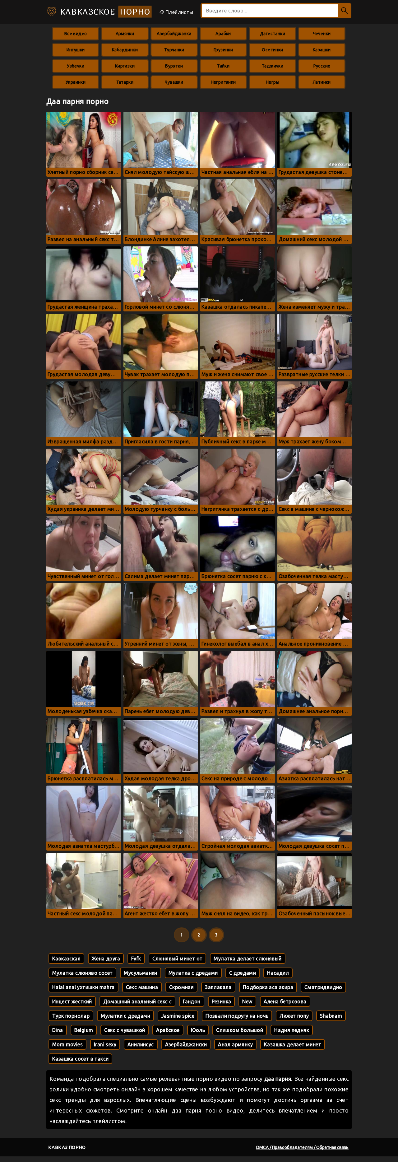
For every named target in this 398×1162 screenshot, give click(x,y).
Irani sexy (105, 1044)
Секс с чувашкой (124, 1030)
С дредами (242, 973)
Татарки (125, 82)
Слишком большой (239, 1030)
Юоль (198, 1030)
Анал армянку (235, 1044)
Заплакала (218, 987)
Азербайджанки (174, 33)
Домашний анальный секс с (137, 1001)
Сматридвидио (323, 987)
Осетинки (272, 49)
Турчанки (174, 49)
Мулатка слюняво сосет (82, 973)
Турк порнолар (71, 1016)
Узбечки (75, 65)
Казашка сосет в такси (80, 1059)
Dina (57, 1030)
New (247, 1001)
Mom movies (67, 1044)
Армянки (125, 33)
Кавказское (103, 11)
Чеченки (322, 33)
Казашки (322, 49)
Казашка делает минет (292, 1044)
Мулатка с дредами (193, 973)
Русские (322, 65)
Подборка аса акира (268, 987)
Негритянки (223, 82)
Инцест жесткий (72, 1001)
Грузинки (223, 49)
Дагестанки (272, 33)
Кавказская (66, 958)
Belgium (83, 1030)
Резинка (221, 1001)
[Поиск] (344, 10)
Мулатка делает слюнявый (247, 958)
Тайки (223, 65)
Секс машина (142, 987)
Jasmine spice (177, 1016)
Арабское (167, 1030)
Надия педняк (291, 1030)
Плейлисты (178, 12)
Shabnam (331, 1016)
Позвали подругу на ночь (237, 1016)
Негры (272, 82)
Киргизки (125, 65)
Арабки (223, 33)
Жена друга (106, 958)
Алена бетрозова (285, 1001)
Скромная (181, 987)
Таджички (272, 65)
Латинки (322, 82)
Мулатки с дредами (125, 1016)
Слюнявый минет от (177, 958)
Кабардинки (125, 49)
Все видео (75, 33)
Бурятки (174, 65)
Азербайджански (186, 1044)
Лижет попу (294, 1016)
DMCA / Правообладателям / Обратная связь (302, 1147)
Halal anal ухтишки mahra (83, 987)
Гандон (191, 1001)
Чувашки (174, 82)
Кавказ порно (67, 1147)
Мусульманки (140, 973)
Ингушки (76, 49)
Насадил (278, 973)
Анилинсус (140, 1044)
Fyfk (136, 958)
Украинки (76, 82)
